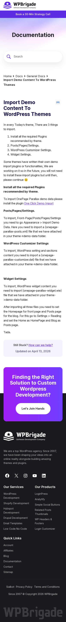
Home (8, 76)
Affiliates (8, 550)
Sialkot (10, 586)
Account (8, 545)
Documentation (12, 561)
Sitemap (8, 571)
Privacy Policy (24, 586)
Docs (19, 76)
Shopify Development (16, 503)
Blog (6, 555)
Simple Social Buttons (47, 504)
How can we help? (41, 345)
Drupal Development (16, 517)
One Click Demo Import (39, 203)
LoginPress (41, 493)
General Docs (36, 76)
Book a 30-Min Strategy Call (33, 14)
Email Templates (13, 523)
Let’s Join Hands (33, 408)
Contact (8, 566)
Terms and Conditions (47, 586)
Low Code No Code (15, 528)
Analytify (40, 499)
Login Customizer (45, 528)
